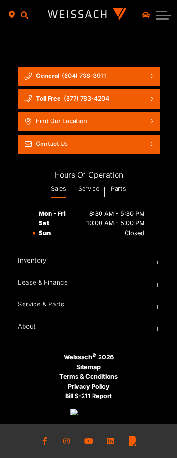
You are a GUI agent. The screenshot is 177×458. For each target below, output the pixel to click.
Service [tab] (88, 188)
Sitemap (88, 367)
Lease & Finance (43, 282)
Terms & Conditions (88, 376)
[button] (25, 15)
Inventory (32, 260)
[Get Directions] (12, 15)
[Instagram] (66, 441)
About (27, 326)
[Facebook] (44, 441)
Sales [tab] (58, 188)
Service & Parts (41, 304)
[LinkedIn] (110, 441)
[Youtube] (88, 441)
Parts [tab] (118, 188)
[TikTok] (132, 441)
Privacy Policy (89, 386)
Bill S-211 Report (88, 395)
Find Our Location (61, 121)
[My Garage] (146, 15)
